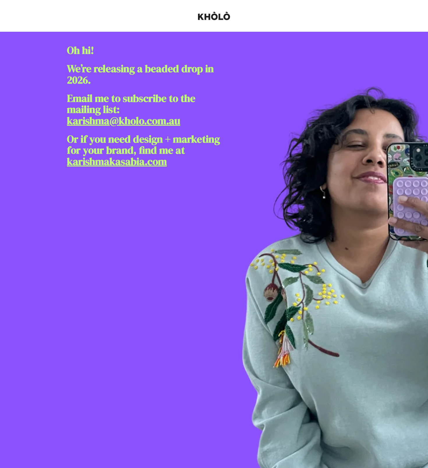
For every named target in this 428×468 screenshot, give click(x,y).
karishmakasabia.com (117, 162)
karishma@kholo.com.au (123, 121)
